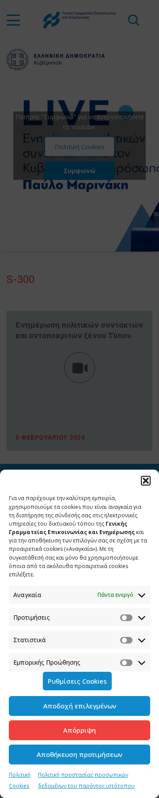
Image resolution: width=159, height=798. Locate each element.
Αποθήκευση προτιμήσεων (79, 754)
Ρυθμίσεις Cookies (77, 681)
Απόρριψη (79, 730)
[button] (145, 480)
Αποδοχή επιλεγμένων (79, 705)
